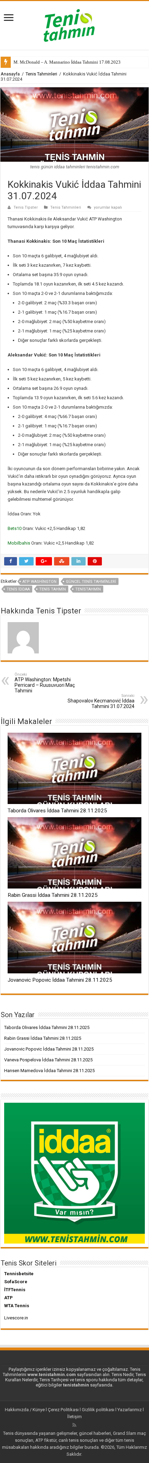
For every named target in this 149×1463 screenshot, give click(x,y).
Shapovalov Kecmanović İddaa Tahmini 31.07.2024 (101, 701)
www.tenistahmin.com (51, 1374)
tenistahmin (88, 589)
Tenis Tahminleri (41, 74)
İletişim (74, 1416)
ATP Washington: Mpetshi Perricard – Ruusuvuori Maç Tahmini (45, 682)
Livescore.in (16, 1317)
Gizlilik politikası (98, 1409)
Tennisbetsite (19, 1273)
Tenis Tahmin (52, 589)
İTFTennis (14, 1289)
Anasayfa (10, 74)
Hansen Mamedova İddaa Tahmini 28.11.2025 (49, 1070)
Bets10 (14, 528)
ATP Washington (39, 581)
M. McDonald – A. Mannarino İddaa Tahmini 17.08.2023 (67, 62)
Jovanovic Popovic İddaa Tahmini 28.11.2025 (60, 980)
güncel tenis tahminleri (91, 581)
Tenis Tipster (26, 207)
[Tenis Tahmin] (74, 24)
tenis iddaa (18, 589)
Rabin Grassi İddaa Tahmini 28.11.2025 (53, 895)
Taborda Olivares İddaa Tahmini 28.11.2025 (57, 810)
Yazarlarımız (129, 1409)
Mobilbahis (19, 543)
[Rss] (74, 1425)
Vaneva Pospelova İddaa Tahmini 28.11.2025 (48, 1059)
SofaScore (15, 1281)
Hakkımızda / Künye (25, 1409)
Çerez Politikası (63, 1409)
